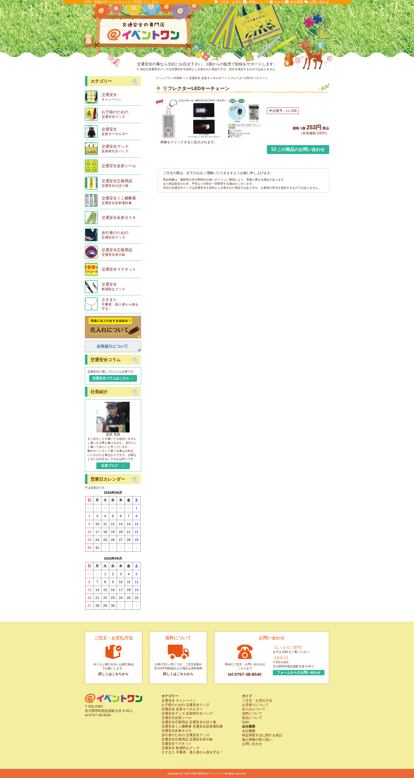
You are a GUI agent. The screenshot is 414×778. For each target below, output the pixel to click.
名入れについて (253, 709)
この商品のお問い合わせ (300, 149)
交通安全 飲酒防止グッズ (180, 748)
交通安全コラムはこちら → (113, 378)
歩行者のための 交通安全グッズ (185, 735)
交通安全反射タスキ (176, 731)
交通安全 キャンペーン (178, 700)
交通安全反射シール (176, 718)
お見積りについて (255, 705)
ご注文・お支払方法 (257, 700)
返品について (252, 718)
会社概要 (296, 2)
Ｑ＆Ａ (278, 2)
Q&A (245, 722)
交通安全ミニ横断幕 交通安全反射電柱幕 (192, 726)
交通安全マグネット (176, 743)
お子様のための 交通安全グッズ (185, 705)
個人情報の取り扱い (257, 739)
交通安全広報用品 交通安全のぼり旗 (188, 722)
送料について (258, 2)
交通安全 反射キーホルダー (206, 78)
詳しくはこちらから (113, 674)
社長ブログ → (113, 465)
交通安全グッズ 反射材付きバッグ (187, 713)
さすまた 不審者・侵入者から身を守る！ (192, 752)
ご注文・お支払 (230, 2)
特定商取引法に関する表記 (262, 735)
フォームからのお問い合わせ (299, 672)
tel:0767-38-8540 (244, 674)
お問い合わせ (318, 2)
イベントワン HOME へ (170, 78)
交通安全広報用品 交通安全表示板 (187, 739)
